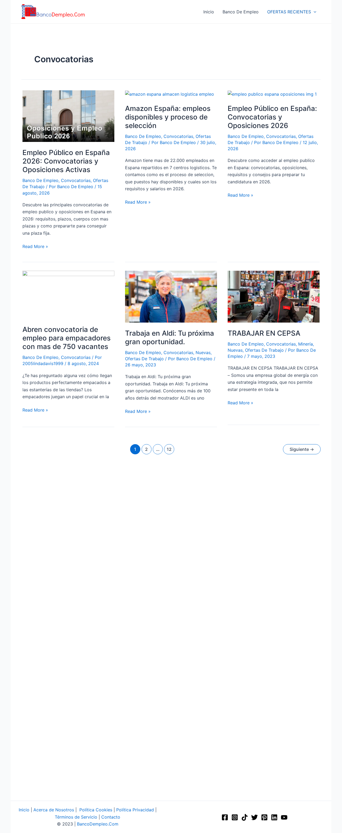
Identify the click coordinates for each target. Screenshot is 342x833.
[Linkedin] (274, 817)
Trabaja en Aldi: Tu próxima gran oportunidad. (169, 337)
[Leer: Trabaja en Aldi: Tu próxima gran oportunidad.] (171, 296)
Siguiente (302, 449)
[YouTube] (284, 817)
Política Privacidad (135, 809)
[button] (313, 11)
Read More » (35, 246)
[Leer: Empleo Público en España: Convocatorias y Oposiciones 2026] (272, 93)
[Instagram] (234, 817)
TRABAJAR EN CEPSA (264, 333)
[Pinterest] (264, 817)
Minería (305, 344)
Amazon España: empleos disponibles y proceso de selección (168, 117)
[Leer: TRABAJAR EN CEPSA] (274, 296)
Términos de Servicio (76, 817)
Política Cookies (95, 809)
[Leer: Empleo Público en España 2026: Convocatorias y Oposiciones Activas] (68, 115)
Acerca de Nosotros (53, 809)
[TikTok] (244, 817)
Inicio (24, 809)
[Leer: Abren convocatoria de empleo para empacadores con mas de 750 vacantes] (68, 294)
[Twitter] (254, 817)
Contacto (110, 817)
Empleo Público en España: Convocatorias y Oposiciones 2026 (272, 117)
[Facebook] (224, 817)
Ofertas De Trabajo (144, 358)
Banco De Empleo (40, 180)
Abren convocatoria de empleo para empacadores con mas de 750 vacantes (66, 338)
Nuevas (203, 352)
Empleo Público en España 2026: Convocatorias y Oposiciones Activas (66, 161)
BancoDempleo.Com (97, 824)
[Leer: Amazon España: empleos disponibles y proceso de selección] (169, 93)
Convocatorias (76, 180)
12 (169, 449)
